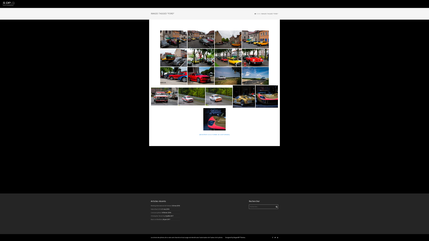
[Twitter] (275, 237)
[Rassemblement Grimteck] (173, 76)
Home (258, 14)
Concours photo (156, 213)
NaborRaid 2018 (156, 209)
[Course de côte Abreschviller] (164, 96)
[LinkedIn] (277, 237)
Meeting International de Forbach (161, 206)
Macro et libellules (156, 219)
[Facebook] (272, 237)
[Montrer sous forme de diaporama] (214, 135)
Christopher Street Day (158, 216)
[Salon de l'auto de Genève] (244, 96)
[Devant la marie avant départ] (200, 58)
